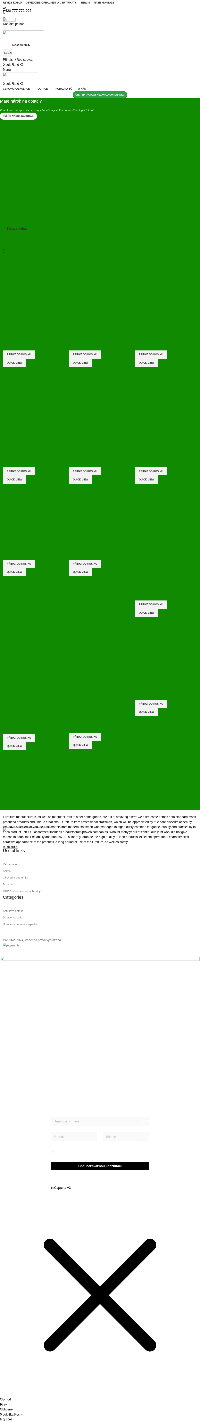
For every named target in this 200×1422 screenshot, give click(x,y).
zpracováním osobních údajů (96, 1151)
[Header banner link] (100, 711)
